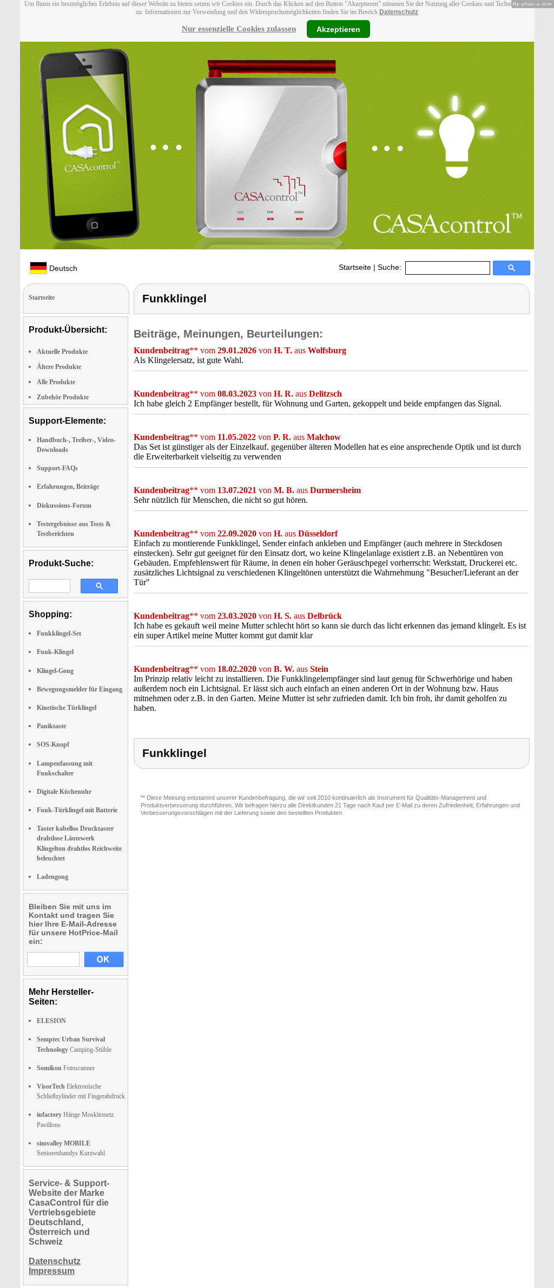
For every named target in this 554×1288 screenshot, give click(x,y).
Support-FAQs (57, 468)
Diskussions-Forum (64, 505)
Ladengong (52, 877)
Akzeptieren (338, 28)
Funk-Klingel (55, 652)
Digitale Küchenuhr (64, 791)
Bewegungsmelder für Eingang (79, 689)
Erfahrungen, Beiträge (68, 486)
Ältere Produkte (59, 367)
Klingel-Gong (55, 671)
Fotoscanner (66, 1068)
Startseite (355, 267)
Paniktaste (51, 726)
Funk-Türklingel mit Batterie (77, 810)
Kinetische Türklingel (66, 707)
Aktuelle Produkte (62, 351)
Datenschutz (398, 12)
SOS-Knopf (53, 744)
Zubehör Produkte (63, 397)
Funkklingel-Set (59, 633)
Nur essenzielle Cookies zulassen (239, 28)
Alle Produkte (56, 382)
